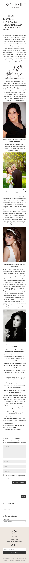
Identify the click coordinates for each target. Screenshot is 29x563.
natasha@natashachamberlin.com (14, 425)
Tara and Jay (14, 37)
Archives (5, 507)
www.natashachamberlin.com (12, 429)
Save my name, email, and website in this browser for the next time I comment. (14, 477)
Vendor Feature (17, 28)
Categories (6, 519)
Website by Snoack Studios (17, 560)
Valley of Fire (7, 54)
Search (23, 496)
